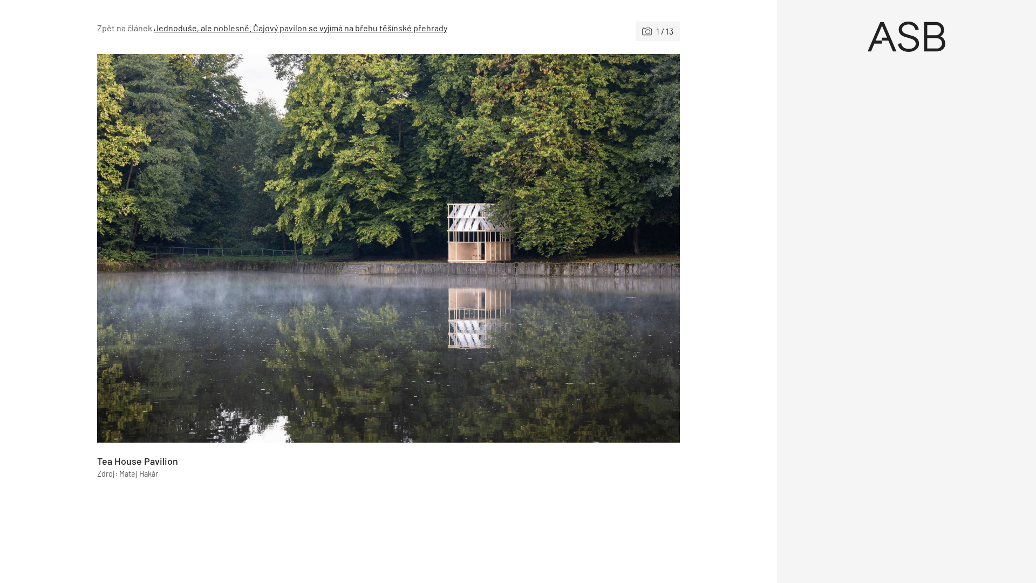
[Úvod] (906, 37)
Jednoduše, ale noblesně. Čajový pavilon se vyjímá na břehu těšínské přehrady (300, 28)
